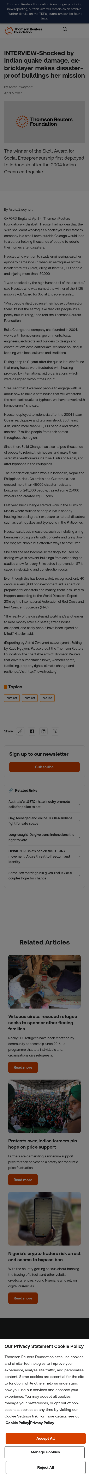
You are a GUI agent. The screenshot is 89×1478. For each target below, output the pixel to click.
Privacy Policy (42, 1423)
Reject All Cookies (46, 1467)
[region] (44, 1408)
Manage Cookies (45, 1452)
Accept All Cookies (46, 1438)
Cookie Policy (17, 1423)
